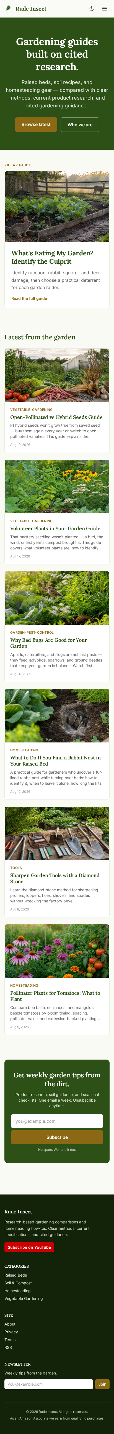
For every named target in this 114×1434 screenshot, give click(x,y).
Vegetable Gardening (23, 1298)
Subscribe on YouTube (29, 1247)
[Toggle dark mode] (92, 9)
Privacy (11, 1331)
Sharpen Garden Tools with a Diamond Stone (55, 878)
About (9, 1324)
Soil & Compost (18, 1282)
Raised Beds (15, 1275)
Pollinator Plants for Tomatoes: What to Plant (55, 996)
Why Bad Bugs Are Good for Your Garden (48, 643)
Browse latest (36, 124)
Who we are (80, 124)
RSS (8, 1347)
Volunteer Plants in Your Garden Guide (55, 528)
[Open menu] (104, 8)
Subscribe (57, 1137)
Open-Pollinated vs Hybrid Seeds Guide (56, 417)
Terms (9, 1339)
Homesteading (17, 1290)
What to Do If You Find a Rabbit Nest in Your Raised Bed (55, 760)
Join (102, 1384)
